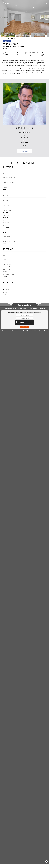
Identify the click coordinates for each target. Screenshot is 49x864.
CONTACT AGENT (24, 151)
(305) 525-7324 (24, 137)
